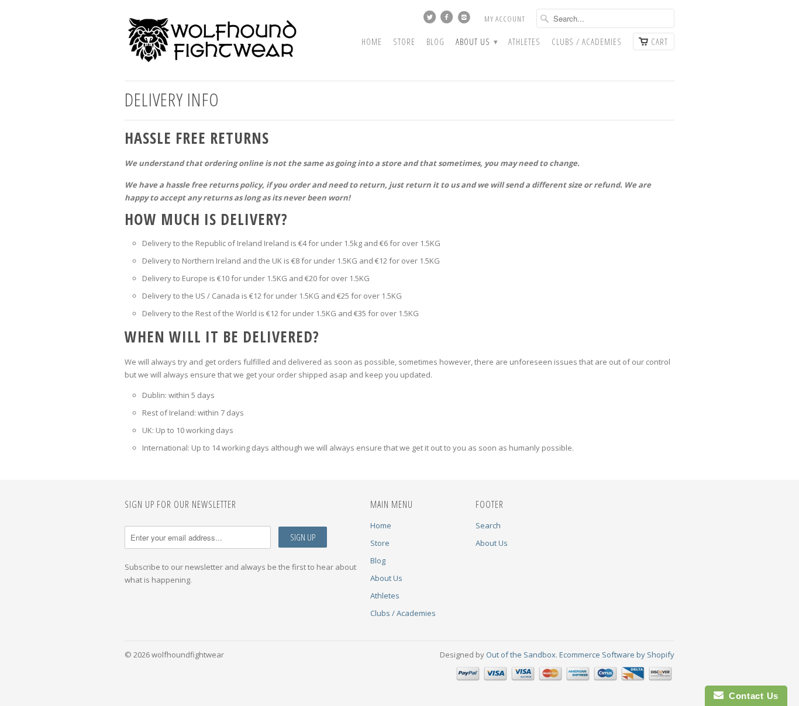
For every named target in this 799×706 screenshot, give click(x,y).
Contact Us (751, 696)
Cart (659, 41)
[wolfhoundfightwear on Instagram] (465, 20)
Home (371, 41)
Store (404, 41)
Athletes (524, 41)
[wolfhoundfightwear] (212, 40)
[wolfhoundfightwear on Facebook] (448, 20)
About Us (476, 41)
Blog (435, 41)
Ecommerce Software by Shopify (616, 654)
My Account (504, 18)
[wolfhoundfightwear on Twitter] (431, 20)
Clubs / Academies (587, 41)
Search (488, 525)
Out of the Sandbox (521, 654)
